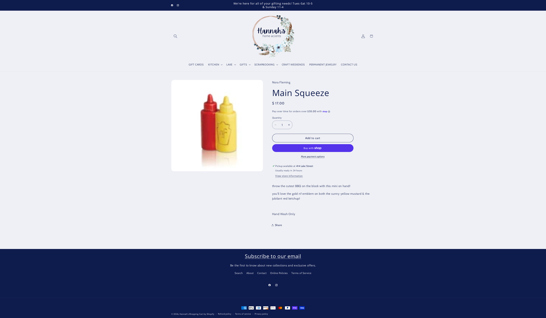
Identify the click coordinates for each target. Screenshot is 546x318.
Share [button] (278, 225)
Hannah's (184, 314)
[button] (175, 36)
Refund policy (224, 314)
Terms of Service (301, 273)
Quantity (277, 117)
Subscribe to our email (273, 256)
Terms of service (243, 314)
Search (239, 273)
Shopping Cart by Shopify (201, 314)
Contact (261, 273)
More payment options (313, 156)
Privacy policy (261, 314)
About (250, 273)
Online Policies (279, 273)
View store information (289, 176)
